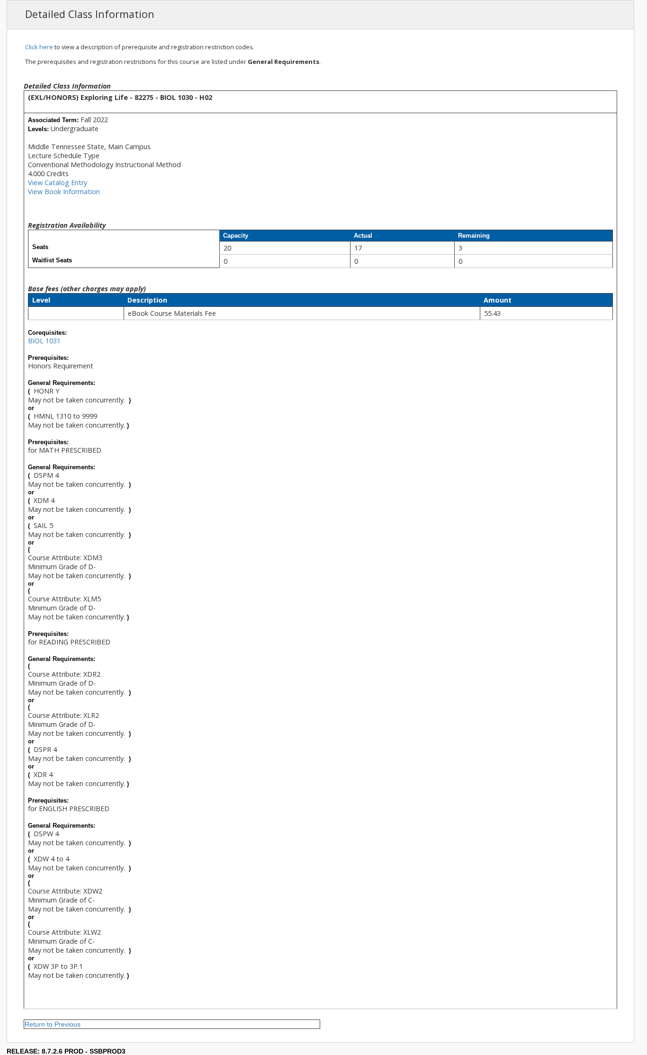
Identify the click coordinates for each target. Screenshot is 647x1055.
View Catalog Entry (57, 182)
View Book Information (64, 191)
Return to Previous (53, 1024)
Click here (39, 47)
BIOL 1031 (44, 340)
